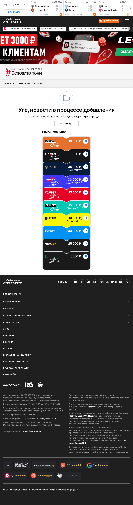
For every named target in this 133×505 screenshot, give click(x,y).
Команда (8, 342)
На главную (66, 123)
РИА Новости (90, 416)
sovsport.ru (90, 407)
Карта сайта (9, 374)
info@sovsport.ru (48, 418)
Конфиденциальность (15, 361)
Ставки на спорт (12, 301)
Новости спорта (12, 294)
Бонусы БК (9, 308)
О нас (6, 329)
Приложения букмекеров (17, 315)
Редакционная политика (17, 355)
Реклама (7, 348)
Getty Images (75, 416)
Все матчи (15, 12)
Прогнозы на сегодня (15, 322)
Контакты (8, 335)
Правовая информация (16, 368)
